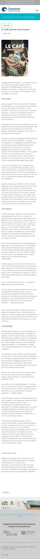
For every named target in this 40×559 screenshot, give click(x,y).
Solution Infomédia (9, 549)
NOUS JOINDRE (9, 3)
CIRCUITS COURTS (24, 3)
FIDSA (21, 1)
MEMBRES (16, 3)
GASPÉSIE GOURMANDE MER (12, 1)
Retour (6, 25)
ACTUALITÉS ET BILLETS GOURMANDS (23, 515)
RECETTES (25, 1)
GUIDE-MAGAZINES (6, 515)
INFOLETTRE (31, 1)
